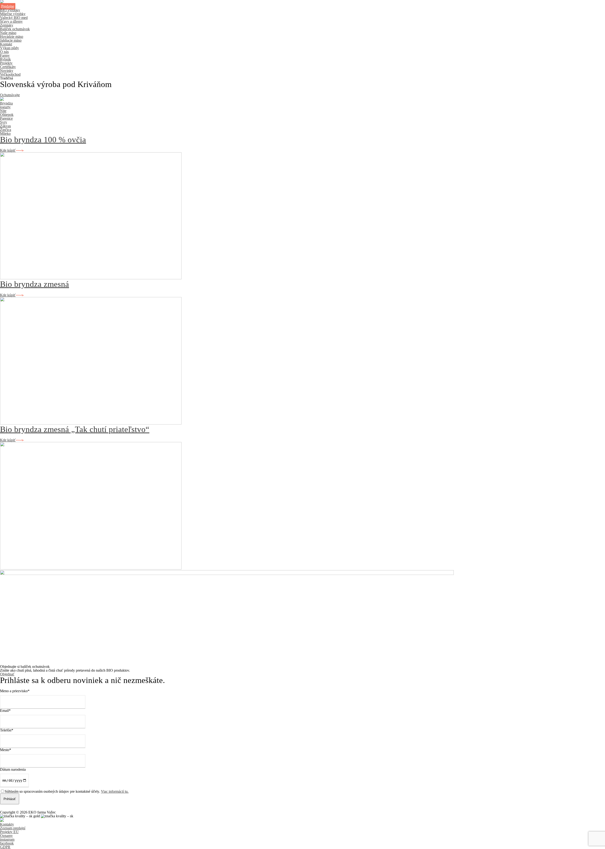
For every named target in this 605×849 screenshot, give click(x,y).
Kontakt (6, 44)
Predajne (7, 6)
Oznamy (6, 836)
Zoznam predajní (12, 828)
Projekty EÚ (9, 832)
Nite (3, 111)
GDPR (5, 847)
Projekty (6, 63)
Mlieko (5, 133)
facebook (7, 843)
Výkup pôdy (9, 48)
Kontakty (7, 824)
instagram (7, 839)
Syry (3, 122)
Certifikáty (8, 67)
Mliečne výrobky (13, 14)
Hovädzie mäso (11, 37)
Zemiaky (6, 25)
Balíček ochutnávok (15, 29)
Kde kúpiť (8, 150)
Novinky (6, 71)
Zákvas (5, 126)
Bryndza (6, 103)
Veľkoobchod (10, 74)
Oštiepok (6, 115)
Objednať (7, 674)
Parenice (6, 118)
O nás (4, 52)
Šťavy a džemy (11, 21)
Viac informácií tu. (115, 791)
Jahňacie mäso (11, 40)
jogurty (5, 107)
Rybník (5, 59)
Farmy (5, 55)
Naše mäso (8, 33)
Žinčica (5, 130)
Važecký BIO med (14, 18)
